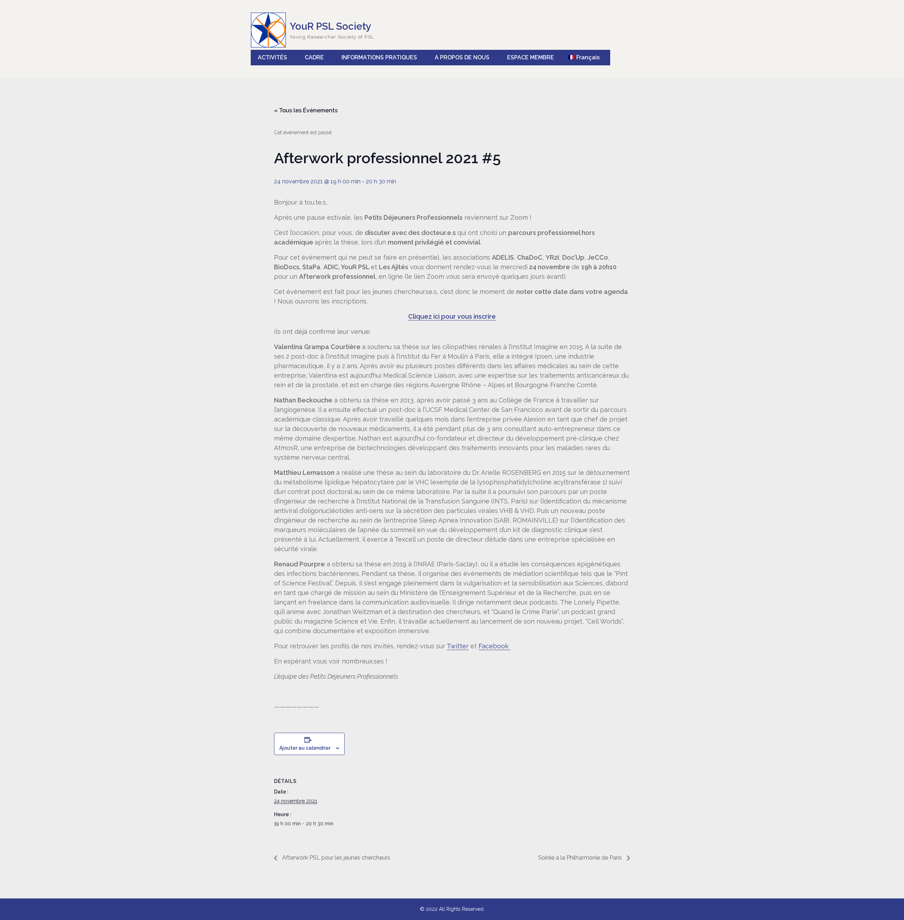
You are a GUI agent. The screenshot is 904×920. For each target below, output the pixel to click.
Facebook (494, 646)
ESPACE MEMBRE (530, 57)
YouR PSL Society (330, 26)
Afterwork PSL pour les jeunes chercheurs (335, 857)
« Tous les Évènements (306, 110)
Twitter (458, 646)
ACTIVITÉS (272, 57)
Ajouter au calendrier (305, 748)
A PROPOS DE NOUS (462, 57)
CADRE (314, 57)
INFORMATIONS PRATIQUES (379, 57)
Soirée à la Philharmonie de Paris (580, 857)
